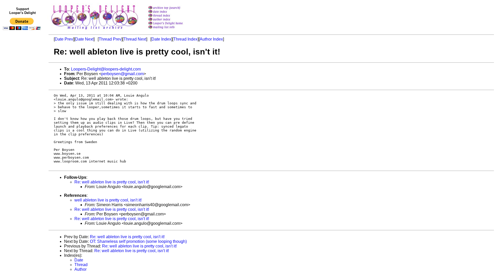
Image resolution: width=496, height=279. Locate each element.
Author (80, 269)
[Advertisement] (22, 138)
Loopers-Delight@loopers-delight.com (106, 69)
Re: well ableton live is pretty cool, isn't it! (111, 182)
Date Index (161, 39)
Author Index (211, 39)
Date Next (84, 39)
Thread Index (185, 39)
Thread (81, 264)
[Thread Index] (172, 16)
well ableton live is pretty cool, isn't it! (108, 200)
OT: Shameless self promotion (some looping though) (138, 241)
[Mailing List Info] (172, 30)
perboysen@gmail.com (122, 74)
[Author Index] (172, 20)
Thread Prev (110, 39)
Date (78, 260)
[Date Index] (172, 12)
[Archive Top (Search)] (172, 8)
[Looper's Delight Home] (172, 23)
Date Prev (64, 39)
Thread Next (134, 39)
